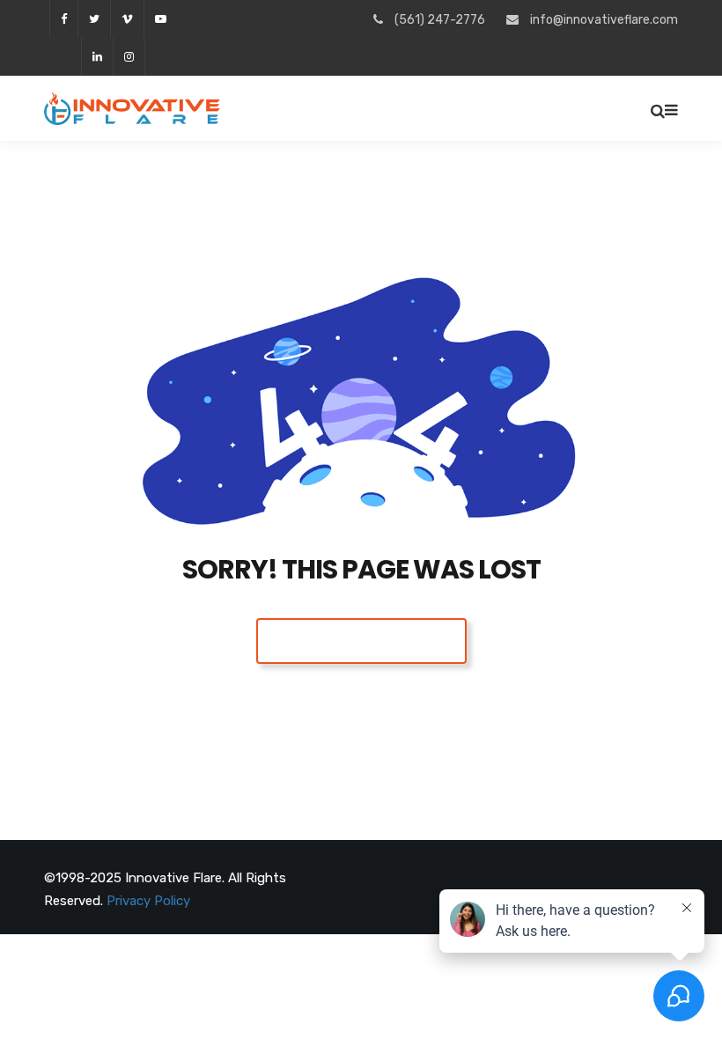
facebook (63, 19)
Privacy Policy (148, 901)
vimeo (127, 19)
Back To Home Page (361, 640)
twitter (93, 19)
